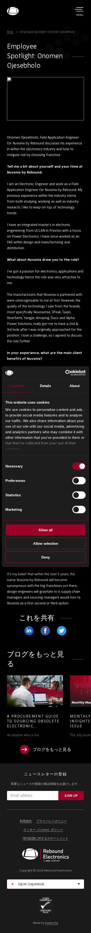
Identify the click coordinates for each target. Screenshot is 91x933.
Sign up (71, 795)
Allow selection (45, 543)
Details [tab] (45, 386)
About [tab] (75, 386)
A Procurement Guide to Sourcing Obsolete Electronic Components (33, 723)
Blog (10, 32)
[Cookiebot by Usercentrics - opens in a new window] (65, 373)
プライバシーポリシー (51, 821)
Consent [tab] (16, 386)
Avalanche (51, 923)
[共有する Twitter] (61, 630)
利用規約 (26, 821)
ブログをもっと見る (52, 749)
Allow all (45, 530)
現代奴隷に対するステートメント (45, 838)
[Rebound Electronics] (13, 11)
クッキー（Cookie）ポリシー (43, 830)
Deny (45, 557)
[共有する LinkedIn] (29, 630)
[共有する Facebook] (45, 630)
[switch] (79, 480)
